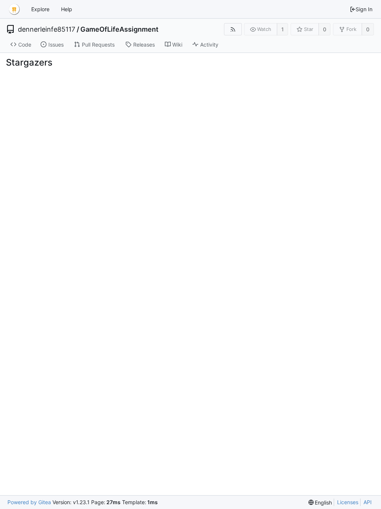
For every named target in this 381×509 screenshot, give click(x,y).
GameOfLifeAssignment (119, 29)
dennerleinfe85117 (46, 29)
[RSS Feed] (232, 29)
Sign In (364, 9)
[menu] (320, 502)
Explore (40, 9)
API (368, 502)
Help (66, 9)
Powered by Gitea (29, 502)
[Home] (14, 9)
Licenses (347, 502)
